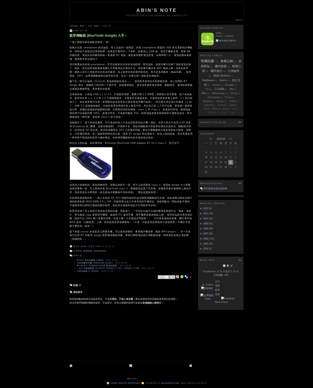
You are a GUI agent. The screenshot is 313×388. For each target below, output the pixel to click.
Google (229, 84)
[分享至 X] (166, 277)
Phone (228, 97)
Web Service (221, 75)
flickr (225, 108)
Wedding (207, 101)
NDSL (215, 108)
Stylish (210, 112)
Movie (234, 93)
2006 (205, 238)
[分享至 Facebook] (170, 277)
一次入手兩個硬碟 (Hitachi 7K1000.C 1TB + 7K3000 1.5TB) (108, 268)
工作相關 (219, 88)
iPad (230, 112)
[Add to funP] (178, 276)
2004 (205, 248)
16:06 (83, 246)
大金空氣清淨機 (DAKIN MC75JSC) (95, 263)
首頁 (82, 26)
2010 (205, 218)
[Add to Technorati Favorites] (182, 276)
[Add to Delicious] (187, 276)
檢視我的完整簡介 (228, 40)
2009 (205, 223)
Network (209, 105)
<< (210, 138)
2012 (205, 208)
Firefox (232, 101)
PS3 (233, 109)
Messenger (218, 93)
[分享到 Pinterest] (173, 277)
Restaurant (213, 97)
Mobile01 (100, 81)
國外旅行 (216, 70)
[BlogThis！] (163, 277)
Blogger (221, 101)
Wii (231, 88)
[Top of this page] (191, 276)
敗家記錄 (87, 251)
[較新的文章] (71, 365)
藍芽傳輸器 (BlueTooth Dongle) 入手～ (99, 35)
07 (109, 26)
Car (205, 108)
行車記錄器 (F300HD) (88, 271)
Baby (232, 105)
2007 (205, 233)
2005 (96, 26)
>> (230, 138)
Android (221, 105)
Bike (204, 93)
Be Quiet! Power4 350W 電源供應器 (97, 265)
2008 (205, 228)
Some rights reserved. (125, 383)
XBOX (220, 112)
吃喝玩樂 (207, 61)
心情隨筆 (233, 70)
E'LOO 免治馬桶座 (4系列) (90, 260)
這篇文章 (129, 201)
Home (215, 84)
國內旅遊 (221, 66)
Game (223, 80)
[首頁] (131, 365)
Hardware (99, 251)
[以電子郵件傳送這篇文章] (159, 277)
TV (206, 88)
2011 (205, 213)
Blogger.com (170, 383)
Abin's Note (156, 10)
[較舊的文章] (191, 365)
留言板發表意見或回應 (215, 188)
